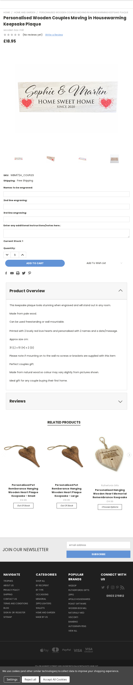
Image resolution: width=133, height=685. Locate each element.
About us (8, 585)
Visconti (73, 617)
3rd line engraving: (15, 212)
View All (72, 630)
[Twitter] (23, 273)
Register (20, 612)
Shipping (7, 594)
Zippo (71, 594)
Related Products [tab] (64, 422)
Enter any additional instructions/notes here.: (32, 225)
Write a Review (54, 34)
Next (129, 455)
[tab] (66, 291)
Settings (12, 679)
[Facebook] (6, 273)
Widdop (72, 585)
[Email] (12, 273)
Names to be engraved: (18, 187)
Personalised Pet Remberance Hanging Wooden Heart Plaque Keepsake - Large (67, 490)
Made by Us (42, 617)
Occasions (42, 594)
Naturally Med (76, 612)
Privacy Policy (11, 589)
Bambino (73, 621)
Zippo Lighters (43, 603)
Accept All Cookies (55, 679)
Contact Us (10, 598)
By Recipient (42, 585)
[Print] (18, 273)
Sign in (7, 612)
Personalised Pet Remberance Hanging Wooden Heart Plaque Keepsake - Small (23, 490)
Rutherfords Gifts (78, 590)
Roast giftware (77, 603)
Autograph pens (77, 626)
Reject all (30, 679)
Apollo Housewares (79, 599)
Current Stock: (13, 241)
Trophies (8, 580)
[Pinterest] (29, 273)
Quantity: (9, 248)
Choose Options (110, 506)
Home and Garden (45, 612)
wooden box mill (77, 608)
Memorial (41, 598)
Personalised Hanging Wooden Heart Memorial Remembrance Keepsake (110, 493)
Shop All (40, 580)
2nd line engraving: (15, 200)
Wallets (40, 608)
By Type (39, 589)
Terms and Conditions (15, 603)
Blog (6, 608)
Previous (4, 455)
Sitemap (7, 617)
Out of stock (23, 505)
